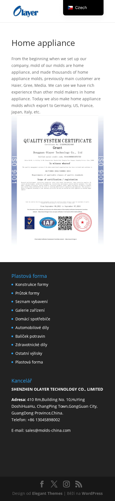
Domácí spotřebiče (32, 318)
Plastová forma (29, 362)
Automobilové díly (32, 327)
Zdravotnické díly (31, 344)
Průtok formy (27, 293)
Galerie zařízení (30, 310)
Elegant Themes (47, 493)
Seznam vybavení (31, 301)
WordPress (92, 493)
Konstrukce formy (31, 284)
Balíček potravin (30, 336)
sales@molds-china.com (48, 430)
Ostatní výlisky (28, 353)
